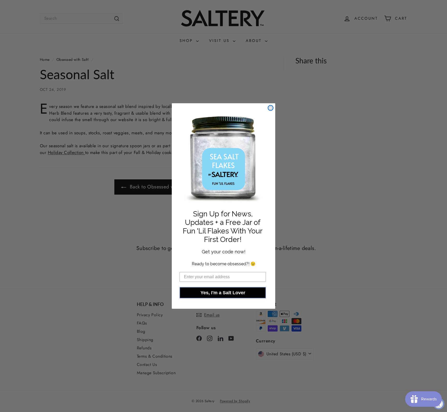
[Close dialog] (270, 108)
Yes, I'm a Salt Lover (222, 292)
